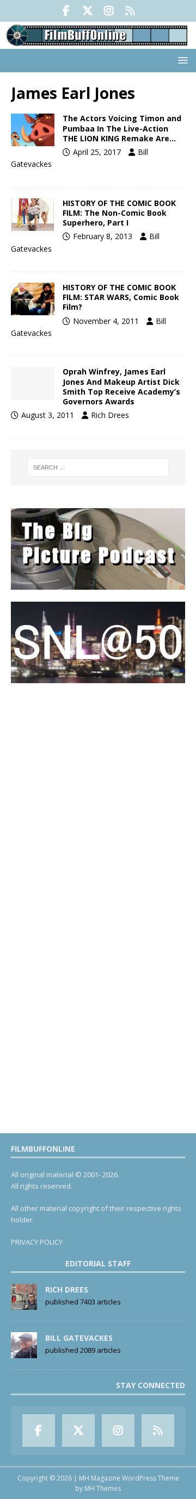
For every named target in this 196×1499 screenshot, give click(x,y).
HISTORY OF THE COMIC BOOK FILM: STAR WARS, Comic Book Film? (121, 297)
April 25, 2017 (97, 152)
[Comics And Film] (32, 214)
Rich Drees (110, 415)
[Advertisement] (98, 793)
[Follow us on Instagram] (108, 11)
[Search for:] (98, 467)
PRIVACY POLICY (37, 1242)
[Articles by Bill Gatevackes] (24, 1353)
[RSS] (129, 11)
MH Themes (102, 1488)
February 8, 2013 (102, 236)
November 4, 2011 (106, 321)
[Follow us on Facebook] (66, 11)
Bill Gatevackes (79, 1338)
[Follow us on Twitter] (87, 11)
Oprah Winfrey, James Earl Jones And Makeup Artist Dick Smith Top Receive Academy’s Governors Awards (121, 386)
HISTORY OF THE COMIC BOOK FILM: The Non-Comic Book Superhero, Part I (119, 213)
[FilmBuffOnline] (98, 43)
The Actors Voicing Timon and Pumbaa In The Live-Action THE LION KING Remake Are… (122, 128)
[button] (181, 60)
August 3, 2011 (47, 415)
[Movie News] (32, 130)
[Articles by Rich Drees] (24, 1304)
